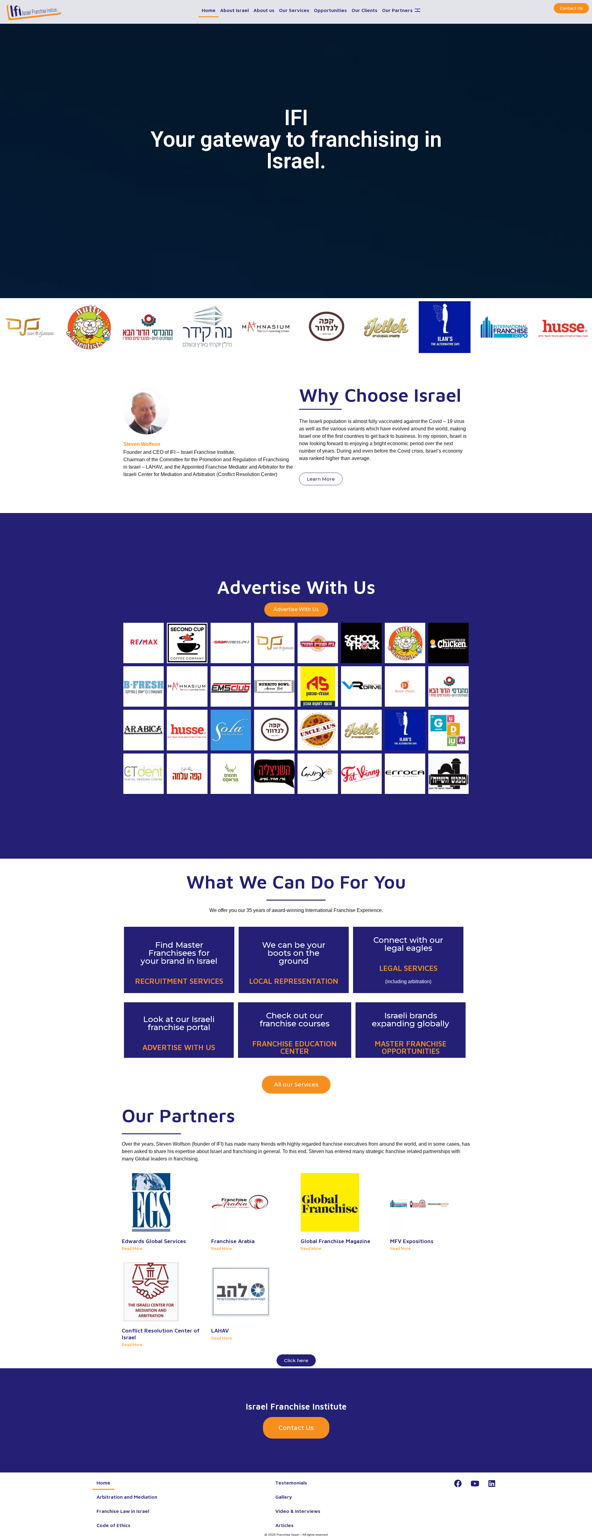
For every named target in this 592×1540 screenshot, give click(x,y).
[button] (571, 8)
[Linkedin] (492, 1483)
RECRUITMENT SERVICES (179, 981)
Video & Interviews (297, 1511)
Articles (284, 1525)
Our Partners (397, 10)
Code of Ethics (113, 1525)
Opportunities (330, 10)
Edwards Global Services (154, 1241)
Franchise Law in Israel (123, 1511)
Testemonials (291, 1482)
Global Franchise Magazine (335, 1241)
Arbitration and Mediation (127, 1497)
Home (209, 10)
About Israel (234, 10)
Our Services (294, 10)
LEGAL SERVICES (408, 968)
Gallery (283, 1497)
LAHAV (220, 1330)
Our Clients (364, 10)
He (417, 15)
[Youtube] (475, 1483)
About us (263, 10)
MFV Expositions (412, 1241)
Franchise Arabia (233, 1241)
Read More (132, 1248)
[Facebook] (458, 1483)
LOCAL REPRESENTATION (293, 981)
